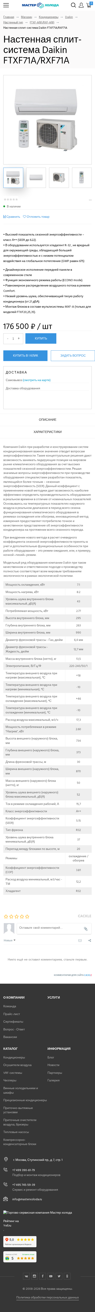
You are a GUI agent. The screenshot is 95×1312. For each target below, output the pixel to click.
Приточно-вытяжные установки (18, 1110)
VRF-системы (12, 1072)
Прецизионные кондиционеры (25, 1100)
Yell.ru (7, 1225)
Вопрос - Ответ (14, 1029)
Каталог (10, 1048)
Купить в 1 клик (25, 355)
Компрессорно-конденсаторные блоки (19, 1142)
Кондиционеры (48, 17)
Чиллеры (9, 1080)
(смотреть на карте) (37, 380)
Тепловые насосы (16, 1132)
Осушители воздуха (17, 1065)
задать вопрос (73, 355)
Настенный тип (13, 22)
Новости (53, 1065)
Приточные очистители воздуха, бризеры (19, 1122)
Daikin (69, 17)
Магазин (26, 17)
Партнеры (55, 1072)
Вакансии (10, 1037)
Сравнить (13, 216)
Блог (51, 1057)
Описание (47, 419)
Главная (8, 17)
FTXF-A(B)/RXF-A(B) (42, 22)
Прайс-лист (11, 1014)
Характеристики (48, 432)
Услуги (54, 997)
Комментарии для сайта (73, 975)
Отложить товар (38, 216)
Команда (9, 1006)
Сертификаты (13, 1021)
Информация (59, 1048)
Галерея (54, 1080)
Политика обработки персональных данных (47, 1297)
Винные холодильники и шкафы (20, 1090)
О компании (14, 997)
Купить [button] (41, 338)
